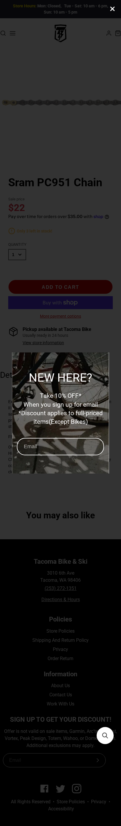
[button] (105, 735)
